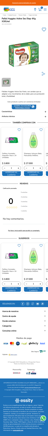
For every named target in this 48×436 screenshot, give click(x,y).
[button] (24, 111)
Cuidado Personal (12, 15)
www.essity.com (18, 430)
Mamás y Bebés (22, 15)
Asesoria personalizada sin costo (24, 3)
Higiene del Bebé (33, 15)
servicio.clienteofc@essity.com (33, 387)
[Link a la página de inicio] (4, 15)
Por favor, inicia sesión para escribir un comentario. (24, 231)
